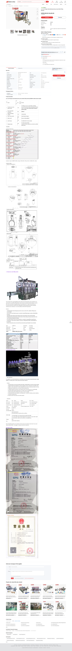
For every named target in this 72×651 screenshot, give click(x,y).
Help (51, 4)
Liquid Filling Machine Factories (11, 638)
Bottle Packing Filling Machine (30, 640)
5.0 (53, 69)
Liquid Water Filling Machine (10, 640)
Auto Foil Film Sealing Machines (55, 625)
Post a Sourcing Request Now (29, 578)
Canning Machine (15, 634)
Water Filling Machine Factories (20, 638)
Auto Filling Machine (23, 624)
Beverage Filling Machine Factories (30, 638)
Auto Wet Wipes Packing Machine (40, 625)
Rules (65, 4)
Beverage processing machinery (25, 622)
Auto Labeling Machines (54, 624)
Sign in (65, 2)
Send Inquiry (47, 17)
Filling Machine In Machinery (51, 638)
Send (12, 578)
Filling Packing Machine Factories (41, 638)
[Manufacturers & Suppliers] (10, 2)
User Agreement (40, 647)
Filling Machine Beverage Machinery (20, 640)
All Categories (9, 4)
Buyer (47, 4)
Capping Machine (9, 634)
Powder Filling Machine (22, 634)
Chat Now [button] (60, 17)
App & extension (56, 4)
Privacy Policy (48, 647)
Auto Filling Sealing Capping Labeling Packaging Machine (58, 622)
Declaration (44, 647)
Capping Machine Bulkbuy (39, 640)
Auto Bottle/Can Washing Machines (10, 625)
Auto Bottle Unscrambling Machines (10, 624)
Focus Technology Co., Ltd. (31, 647)
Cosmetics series (8, 622)
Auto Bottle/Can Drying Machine (25, 625)
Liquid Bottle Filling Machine (60, 638)
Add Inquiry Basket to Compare (22, 34)
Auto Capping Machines (39, 624)
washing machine (38, 622)
